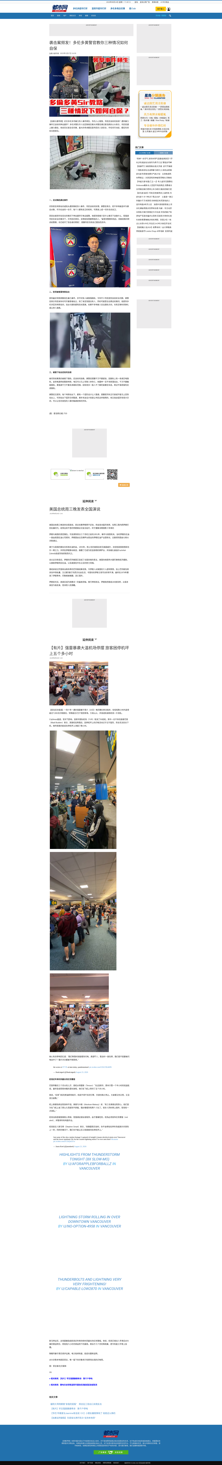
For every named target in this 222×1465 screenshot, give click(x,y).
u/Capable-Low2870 (79, 1288)
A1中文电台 (165, 2)
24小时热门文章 (144, 153)
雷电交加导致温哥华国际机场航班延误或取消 (78, 1385)
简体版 (158, 15)
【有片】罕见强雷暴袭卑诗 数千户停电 (76, 1379)
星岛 (136, 2)
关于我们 (82, 1463)
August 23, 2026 (82, 1072)
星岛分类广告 (145, 2)
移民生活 (73, 15)
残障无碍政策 (107, 1463)
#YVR (64, 1067)
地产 (64, 15)
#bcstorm (114, 1139)
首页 (52, 15)
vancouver (89, 1168)
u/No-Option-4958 (79, 1226)
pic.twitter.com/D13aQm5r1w (64, 1141)
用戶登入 (160, 9)
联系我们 (116, 1463)
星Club (132, 8)
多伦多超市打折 (80, 8)
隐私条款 (98, 1463)
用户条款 (90, 1463)
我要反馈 (124, 485)
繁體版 (163, 15)
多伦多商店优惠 (117, 8)
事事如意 (155, 2)
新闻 (58, 15)
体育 (80, 15)
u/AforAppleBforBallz (89, 1164)
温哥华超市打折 (99, 8)
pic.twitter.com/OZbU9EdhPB (100, 1067)
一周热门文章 (163, 153)
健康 (86, 15)
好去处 (93, 15)
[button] (170, 16)
